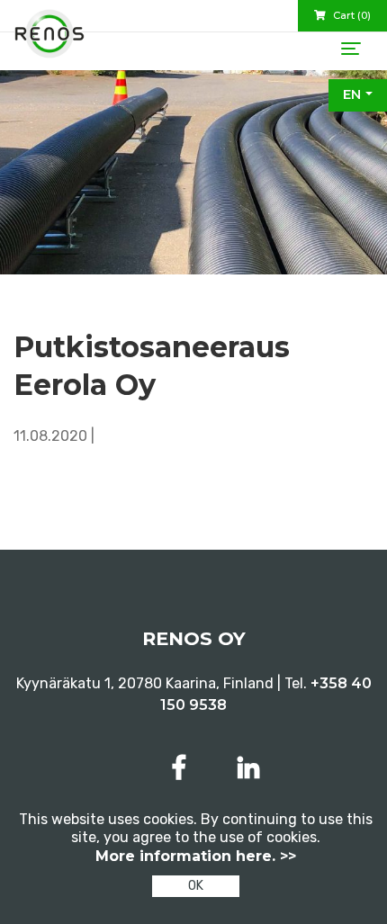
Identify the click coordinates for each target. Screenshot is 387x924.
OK (195, 885)
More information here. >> (195, 856)
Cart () (350, 15)
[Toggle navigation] (351, 48)
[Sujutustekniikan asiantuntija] (49, 40)
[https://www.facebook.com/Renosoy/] (183, 768)
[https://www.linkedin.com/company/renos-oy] (248, 768)
